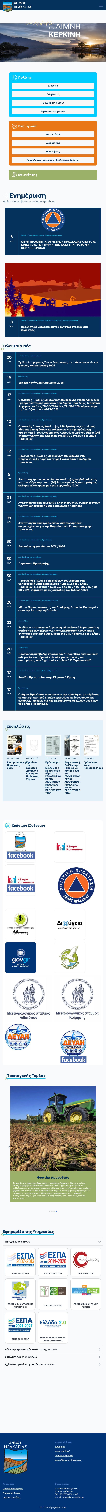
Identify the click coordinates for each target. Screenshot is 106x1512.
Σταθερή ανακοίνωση (53, 235)
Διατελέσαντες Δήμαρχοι (68, 1460)
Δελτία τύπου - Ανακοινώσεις (32, 235)
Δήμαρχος (60, 1446)
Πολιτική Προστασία (53, 320)
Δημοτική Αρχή (62, 1451)
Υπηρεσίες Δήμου (11, 1493)
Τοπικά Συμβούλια (64, 1455)
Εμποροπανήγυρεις (49, 393)
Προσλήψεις (47, 420)
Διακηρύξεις (23, 621)
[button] (3, 46)
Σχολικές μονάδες (12, 1497)
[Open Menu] (101, 5)
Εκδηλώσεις (23, 376)
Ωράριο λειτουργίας (13, 1488)
